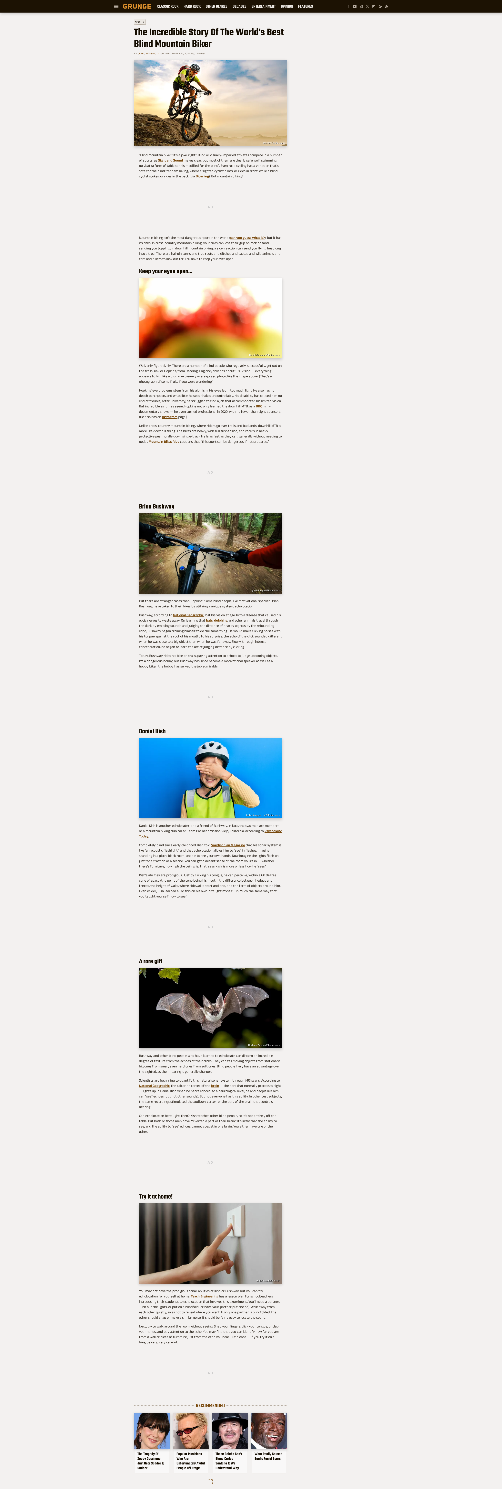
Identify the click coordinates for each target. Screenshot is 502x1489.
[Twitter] (367, 6)
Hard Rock (192, 6)
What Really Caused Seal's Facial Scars (268, 1456)
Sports (139, 21)
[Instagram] (361, 6)
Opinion (287, 6)
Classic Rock (167, 6)
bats (209, 620)
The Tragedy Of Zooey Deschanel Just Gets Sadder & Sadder (150, 1461)
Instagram (169, 417)
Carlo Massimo (147, 53)
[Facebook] (348, 6)
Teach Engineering (204, 1296)
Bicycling (202, 176)
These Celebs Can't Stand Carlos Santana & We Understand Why (229, 1461)
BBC (259, 406)
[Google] (380, 6)
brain (215, 1086)
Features (305, 6)
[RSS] (386, 6)
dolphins (220, 620)
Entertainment (264, 6)
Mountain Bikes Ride (164, 442)
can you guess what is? (247, 238)
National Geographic (188, 615)
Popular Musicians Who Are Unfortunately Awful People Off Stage (190, 1461)
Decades (239, 6)
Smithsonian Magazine (228, 845)
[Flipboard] (373, 6)
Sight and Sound (170, 160)
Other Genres (216, 6)
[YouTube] (354, 6)
